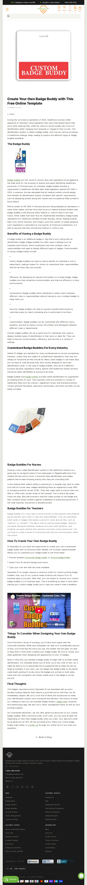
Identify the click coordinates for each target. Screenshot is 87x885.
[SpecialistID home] (43, 755)
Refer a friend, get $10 (14, 851)
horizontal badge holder (36, 557)
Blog (47, 829)
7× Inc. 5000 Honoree (16, 868)
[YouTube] (17, 787)
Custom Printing (11, 819)
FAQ (46, 801)
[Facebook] (12, 787)
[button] (7, 9)
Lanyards (9, 797)
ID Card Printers (11, 812)
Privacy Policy (50, 836)
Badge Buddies (11, 808)
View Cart (9, 833)
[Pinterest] (32, 787)
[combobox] (43, 16)
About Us (48, 833)
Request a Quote (11, 836)
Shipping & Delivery (52, 804)
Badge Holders (11, 804)
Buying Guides (50, 819)
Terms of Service (52, 840)
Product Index (50, 844)
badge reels (62, 701)
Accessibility (50, 848)
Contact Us (49, 797)
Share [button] (12, 114)
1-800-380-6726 (70, 2)
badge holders (32, 377)
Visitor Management (13, 816)
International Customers (54, 808)
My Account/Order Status (15, 829)
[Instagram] (7, 787)
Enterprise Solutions (13, 848)
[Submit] (8, 16)
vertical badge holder (60, 557)
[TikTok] (22, 787)
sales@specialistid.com (14, 774)
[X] (27, 787)
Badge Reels (10, 801)
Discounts (9, 844)
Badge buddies (14, 180)
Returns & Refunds (52, 812)
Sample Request (51, 816)
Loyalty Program (11, 840)
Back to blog (45, 737)
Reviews (48, 851)
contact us (33, 725)
